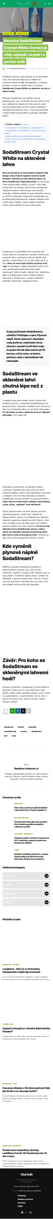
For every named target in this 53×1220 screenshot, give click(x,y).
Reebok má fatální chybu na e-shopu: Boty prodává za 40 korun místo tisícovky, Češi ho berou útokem (31, 856)
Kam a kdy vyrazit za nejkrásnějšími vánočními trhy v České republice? (30, 808)
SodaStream (36, 731)
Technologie (22, 33)
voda (14, 736)
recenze (23, 731)
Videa (15, 1083)
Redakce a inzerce (25, 1199)
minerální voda (10, 731)
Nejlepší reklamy (21, 817)
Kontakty (22, 1203)
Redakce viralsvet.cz (26, 768)
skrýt (25, 124)
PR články (22, 1196)
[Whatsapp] (12, 711)
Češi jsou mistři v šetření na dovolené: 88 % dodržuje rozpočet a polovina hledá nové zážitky (31, 840)
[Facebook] (17, 711)
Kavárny (16, 964)
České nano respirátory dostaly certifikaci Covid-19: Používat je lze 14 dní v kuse (24, 1153)
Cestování (18, 803)
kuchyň (21, 727)
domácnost (8, 727)
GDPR (20, 1206)
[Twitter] (23, 711)
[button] (3, 3)
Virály (17, 850)
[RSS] (31, 1212)
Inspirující (28, 834)
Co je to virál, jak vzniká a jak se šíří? (26, 1186)
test (5, 736)
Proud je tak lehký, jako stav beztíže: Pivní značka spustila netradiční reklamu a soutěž (31, 824)
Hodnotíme (8, 33)
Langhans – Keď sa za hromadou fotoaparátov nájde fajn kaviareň (21, 970)
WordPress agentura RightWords (30, 1191)
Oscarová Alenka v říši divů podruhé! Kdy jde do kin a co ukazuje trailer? (26, 1090)
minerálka (32, 727)
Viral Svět (26, 1174)
